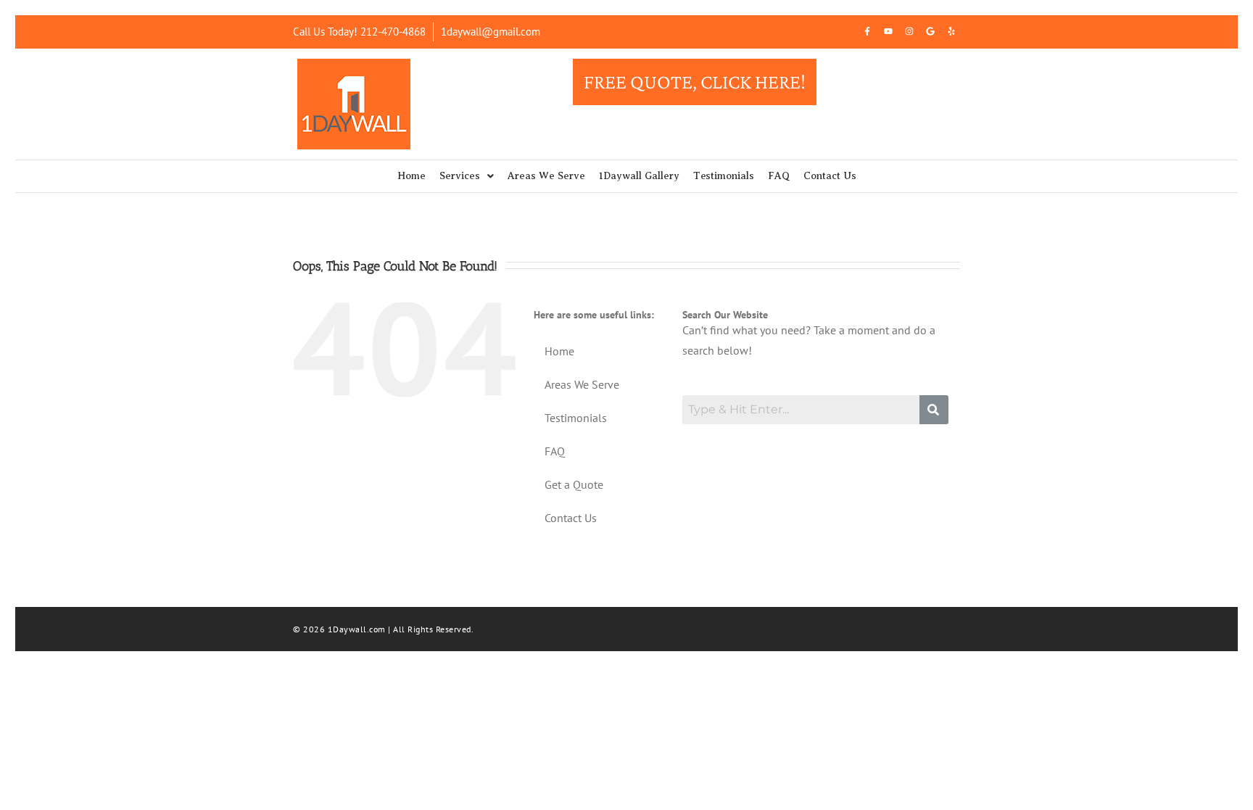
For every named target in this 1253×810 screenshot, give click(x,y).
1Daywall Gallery (639, 175)
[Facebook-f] (867, 31)
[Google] (930, 31)
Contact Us (829, 175)
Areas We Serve (546, 175)
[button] (466, 176)
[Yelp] (951, 31)
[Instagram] (909, 31)
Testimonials (723, 175)
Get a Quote (574, 484)
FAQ (779, 175)
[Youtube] (888, 31)
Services (459, 175)
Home (411, 175)
